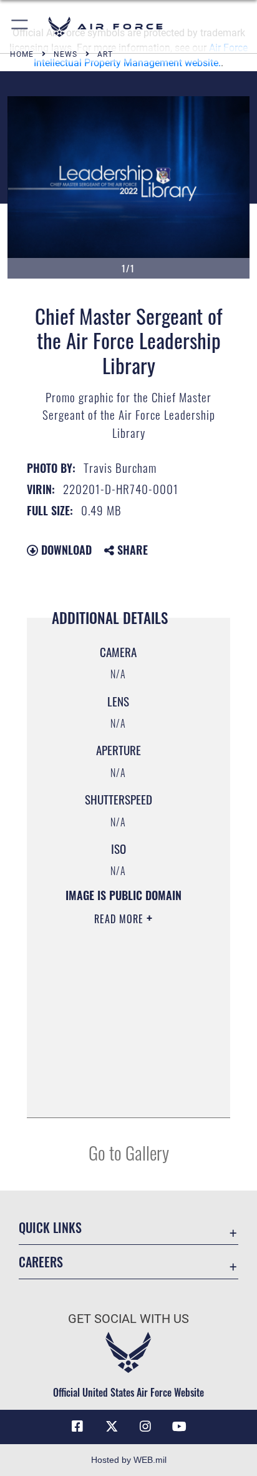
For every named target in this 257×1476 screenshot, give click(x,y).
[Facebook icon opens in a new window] (77, 1426)
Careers (41, 1262)
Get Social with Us (128, 1319)
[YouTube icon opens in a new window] (179, 1426)
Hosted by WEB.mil (129, 1460)
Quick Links (50, 1228)
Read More (120, 918)
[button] (20, 26)
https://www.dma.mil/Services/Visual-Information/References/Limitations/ (119, 1094)
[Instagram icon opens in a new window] (145, 1426)
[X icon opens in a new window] (111, 1426)
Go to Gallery (129, 1152)
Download (65, 550)
